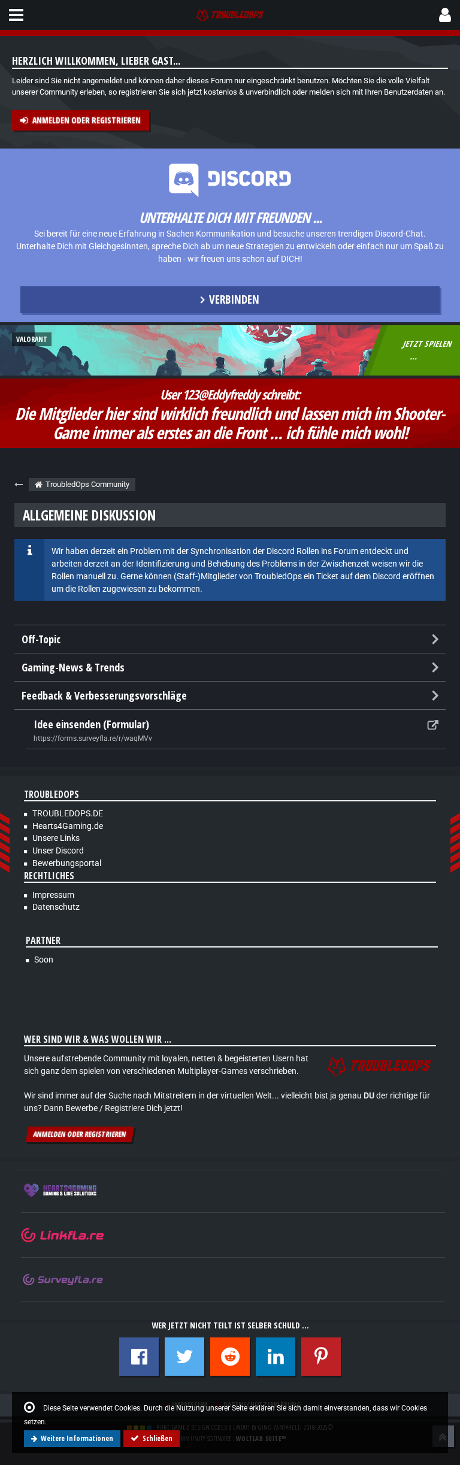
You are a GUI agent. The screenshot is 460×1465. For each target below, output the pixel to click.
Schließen (157, 1438)
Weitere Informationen (77, 1438)
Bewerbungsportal (66, 863)
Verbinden (234, 299)
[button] (16, 15)
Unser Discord (58, 850)
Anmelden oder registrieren (86, 120)
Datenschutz (56, 907)
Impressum (53, 895)
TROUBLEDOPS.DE (67, 813)
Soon (43, 959)
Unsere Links (56, 838)
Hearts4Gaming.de (67, 826)
